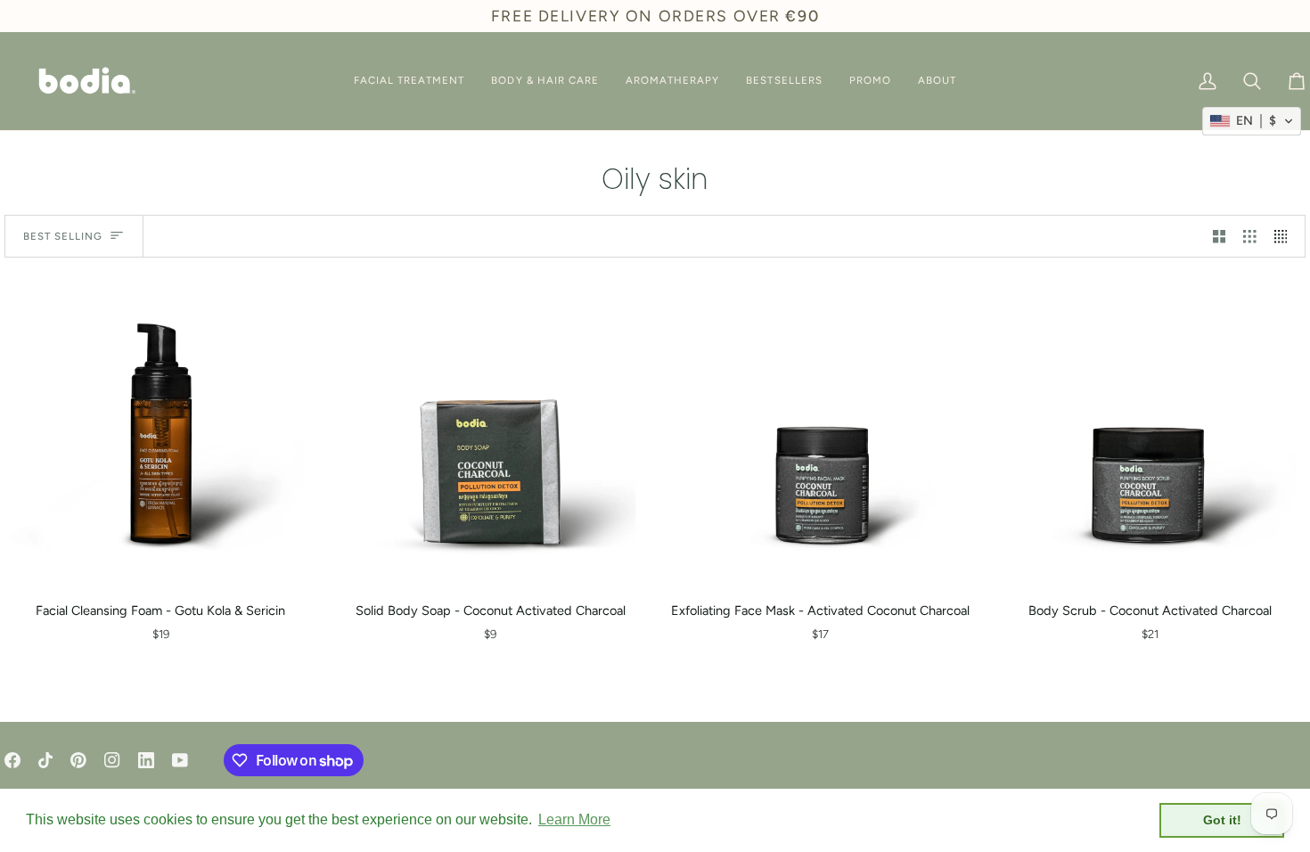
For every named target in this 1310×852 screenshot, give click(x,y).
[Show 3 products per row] (1249, 236)
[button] (409, 81)
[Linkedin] (146, 760)
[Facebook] (12, 760)
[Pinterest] (78, 760)
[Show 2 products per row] (1219, 236)
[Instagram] (112, 760)
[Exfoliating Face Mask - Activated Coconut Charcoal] (820, 431)
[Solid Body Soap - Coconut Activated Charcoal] (490, 431)
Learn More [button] (574, 819)
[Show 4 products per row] (1285, 236)
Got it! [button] (1222, 820)
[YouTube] (180, 760)
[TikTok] (45, 760)
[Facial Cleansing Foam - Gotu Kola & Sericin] (160, 431)
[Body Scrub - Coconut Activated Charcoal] (1150, 431)
